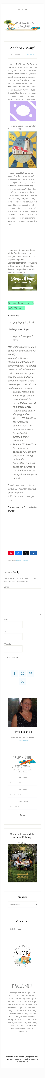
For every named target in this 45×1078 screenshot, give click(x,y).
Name (7, 619)
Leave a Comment (28, 54)
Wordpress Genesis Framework (17, 1059)
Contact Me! (22, 740)
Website (7, 644)
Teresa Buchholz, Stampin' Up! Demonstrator (22, 25)
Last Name (22, 789)
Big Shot (18, 560)
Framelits (25, 560)
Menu (24, 9)
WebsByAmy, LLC (22, 1061)
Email (7, 631)
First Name (22, 777)
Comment (9, 587)
